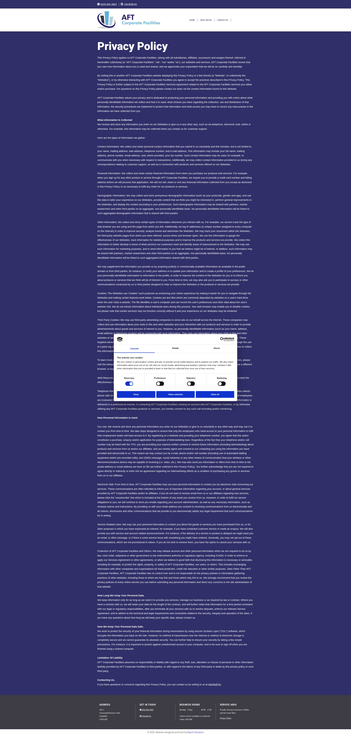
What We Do (206, 20)
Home (192, 20)
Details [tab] (175, 348)
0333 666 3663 (108, 4)
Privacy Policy (225, 718)
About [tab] (217, 348)
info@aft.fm (130, 4)
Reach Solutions (195, 732)
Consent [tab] (134, 349)
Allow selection (175, 394)
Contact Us (222, 20)
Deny (136, 394)
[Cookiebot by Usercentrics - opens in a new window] (222, 339)
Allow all (215, 394)
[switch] (160, 383)
